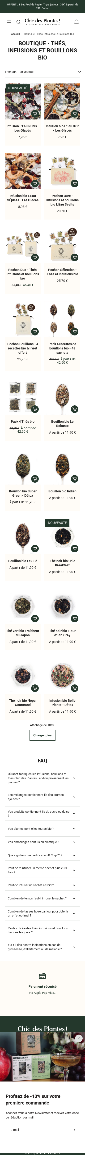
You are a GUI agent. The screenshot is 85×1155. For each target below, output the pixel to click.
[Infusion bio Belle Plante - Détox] (62, 676)
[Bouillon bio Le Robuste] (62, 397)
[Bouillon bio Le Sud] (23, 536)
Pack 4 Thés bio (22, 422)
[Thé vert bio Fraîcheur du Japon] (23, 606)
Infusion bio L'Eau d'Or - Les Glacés (62, 128)
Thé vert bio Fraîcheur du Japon (22, 633)
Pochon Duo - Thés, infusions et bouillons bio (23, 274)
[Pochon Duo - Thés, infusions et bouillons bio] (23, 245)
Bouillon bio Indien (62, 491)
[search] (18, 21)
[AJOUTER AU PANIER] (35, 114)
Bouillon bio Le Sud (22, 561)
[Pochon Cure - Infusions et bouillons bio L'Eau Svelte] (62, 171)
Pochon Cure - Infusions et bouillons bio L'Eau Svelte (62, 200)
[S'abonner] (73, 1130)
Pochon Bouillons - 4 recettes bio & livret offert (22, 348)
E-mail (15, 1130)
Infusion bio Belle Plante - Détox (62, 703)
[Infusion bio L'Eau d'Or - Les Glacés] (62, 101)
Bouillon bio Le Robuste (62, 424)
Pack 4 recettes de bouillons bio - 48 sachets (62, 348)
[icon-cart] (75, 21)
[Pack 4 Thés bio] (23, 397)
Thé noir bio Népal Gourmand (23, 703)
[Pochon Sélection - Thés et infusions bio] (62, 245)
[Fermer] (79, 1038)
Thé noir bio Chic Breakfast (62, 563)
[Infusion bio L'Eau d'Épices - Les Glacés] (23, 171)
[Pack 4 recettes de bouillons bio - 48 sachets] (62, 319)
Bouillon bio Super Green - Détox (23, 493)
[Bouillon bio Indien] (62, 467)
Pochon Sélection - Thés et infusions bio (62, 272)
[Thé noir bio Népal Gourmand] (23, 676)
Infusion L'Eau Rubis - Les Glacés (23, 128)
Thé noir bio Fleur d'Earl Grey (62, 633)
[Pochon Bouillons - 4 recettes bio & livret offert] (23, 319)
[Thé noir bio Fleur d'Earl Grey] (62, 606)
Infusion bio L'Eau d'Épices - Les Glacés (22, 198)
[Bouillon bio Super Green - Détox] (23, 467)
